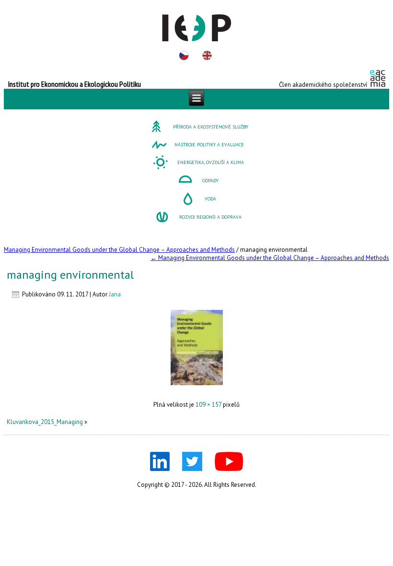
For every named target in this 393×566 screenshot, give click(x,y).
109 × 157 (208, 405)
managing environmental (70, 274)
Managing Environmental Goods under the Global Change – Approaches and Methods (119, 250)
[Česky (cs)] (184, 55)
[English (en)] (207, 55)
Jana (115, 294)
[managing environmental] (197, 388)
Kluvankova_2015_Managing (45, 422)
